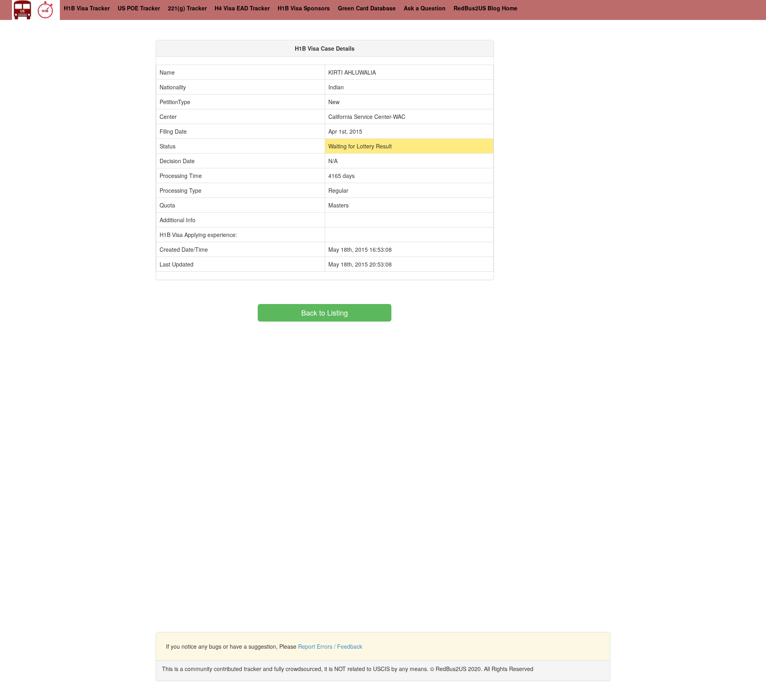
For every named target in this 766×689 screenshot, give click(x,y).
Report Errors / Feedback (330, 646)
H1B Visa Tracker (87, 8)
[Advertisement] (573, 96)
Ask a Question (425, 8)
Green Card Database (367, 8)
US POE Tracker (139, 8)
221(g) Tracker (187, 8)
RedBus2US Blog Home (485, 8)
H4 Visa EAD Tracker (242, 8)
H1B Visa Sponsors (304, 8)
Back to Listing (324, 312)
